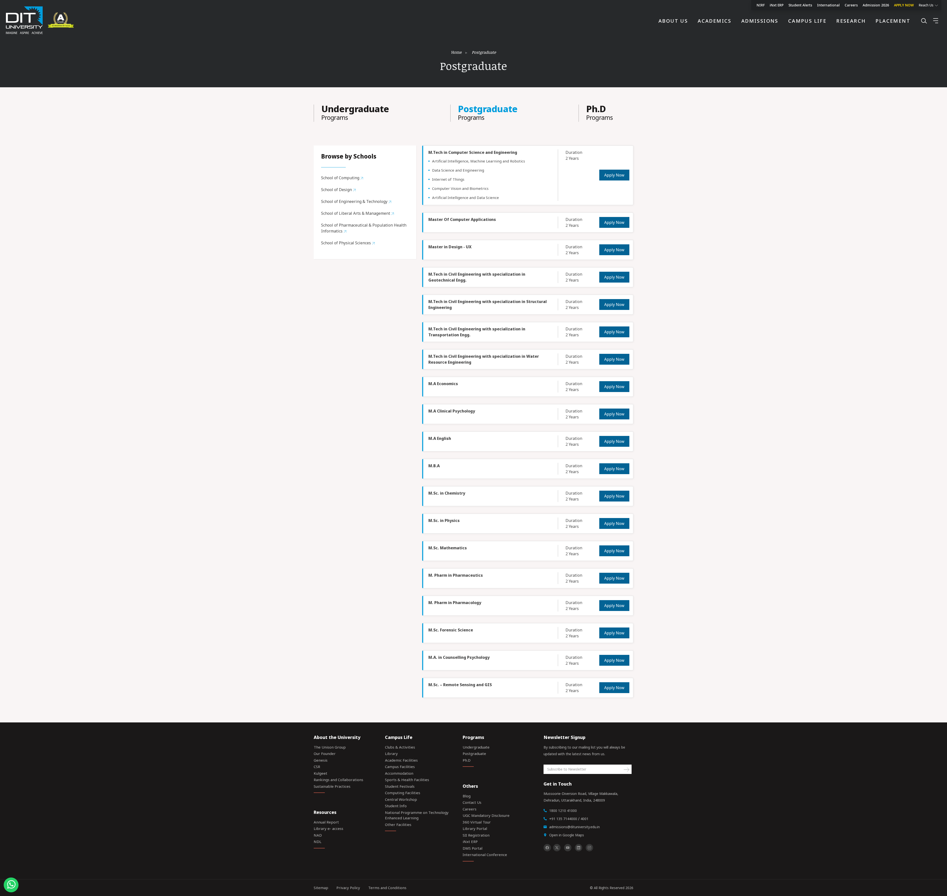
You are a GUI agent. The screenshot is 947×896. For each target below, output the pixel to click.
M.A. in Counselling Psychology (459, 657)
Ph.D (467, 760)
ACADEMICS (714, 21)
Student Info (396, 805)
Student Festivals (400, 786)
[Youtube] (567, 847)
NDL (317, 841)
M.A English (439, 438)
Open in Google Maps (566, 835)
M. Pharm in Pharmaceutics (455, 575)
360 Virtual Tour (477, 822)
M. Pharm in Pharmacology (454, 602)
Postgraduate (474, 753)
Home (456, 52)
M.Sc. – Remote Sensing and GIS (460, 684)
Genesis (321, 760)
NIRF (761, 5)
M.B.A (434, 465)
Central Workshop (401, 799)
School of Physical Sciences (346, 243)
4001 (584, 818)
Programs (355, 113)
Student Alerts (800, 5)
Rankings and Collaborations (338, 779)
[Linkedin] (578, 847)
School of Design (337, 189)
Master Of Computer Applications (462, 219)
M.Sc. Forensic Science (450, 630)
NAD (318, 835)
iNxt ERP (776, 5)
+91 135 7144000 (563, 818)
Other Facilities (398, 824)
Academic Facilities (401, 760)
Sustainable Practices (332, 786)
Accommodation (399, 773)
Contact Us (472, 802)
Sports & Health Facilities (407, 779)
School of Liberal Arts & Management (356, 213)
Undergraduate (476, 747)
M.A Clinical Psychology (451, 411)
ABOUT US (673, 21)
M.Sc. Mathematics (447, 548)
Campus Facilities (400, 766)
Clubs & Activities (400, 747)
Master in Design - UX (450, 247)
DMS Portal (472, 848)
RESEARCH (851, 21)
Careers (851, 5)
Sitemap (321, 887)
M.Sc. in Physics (444, 520)
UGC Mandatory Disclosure (486, 815)
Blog (467, 795)
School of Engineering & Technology (354, 201)
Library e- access (328, 828)
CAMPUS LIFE (807, 21)
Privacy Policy (348, 887)
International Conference (485, 854)
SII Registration (476, 835)
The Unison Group (330, 747)
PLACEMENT (892, 21)
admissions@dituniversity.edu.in (574, 826)
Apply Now (614, 175)
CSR (317, 766)
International (828, 5)
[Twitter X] (557, 847)
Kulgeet (320, 773)
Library (391, 753)
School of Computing (340, 177)
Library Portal (475, 828)
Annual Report (326, 822)
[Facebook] (547, 847)
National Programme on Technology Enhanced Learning (417, 815)
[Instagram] (589, 847)
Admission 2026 (876, 5)
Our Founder (325, 753)
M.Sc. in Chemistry (446, 493)
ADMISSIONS (759, 21)
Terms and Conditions (387, 887)
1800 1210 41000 (563, 810)
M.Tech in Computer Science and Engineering (472, 152)
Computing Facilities (402, 792)
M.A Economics (443, 383)
